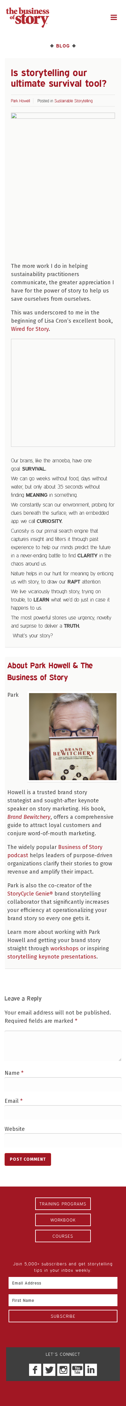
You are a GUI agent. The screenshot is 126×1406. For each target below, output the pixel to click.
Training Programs (63, 1203)
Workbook (63, 1219)
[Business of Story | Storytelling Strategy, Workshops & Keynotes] (27, 17)
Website (15, 1129)
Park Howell (20, 100)
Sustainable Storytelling (73, 100)
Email (14, 1101)
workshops (64, 948)
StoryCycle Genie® (30, 893)
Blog (63, 46)
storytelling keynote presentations (51, 956)
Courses (63, 1236)
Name (14, 1073)
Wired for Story (30, 329)
